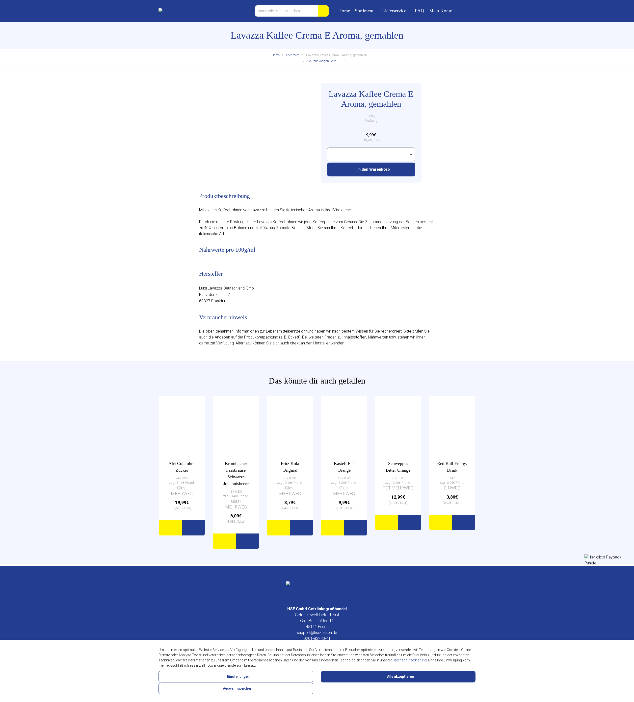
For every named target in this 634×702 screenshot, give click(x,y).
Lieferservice (394, 10)
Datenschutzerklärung (410, 660)
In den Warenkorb (373, 169)
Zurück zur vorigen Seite (319, 61)
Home (344, 10)
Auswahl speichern (238, 688)
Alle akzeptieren (400, 676)
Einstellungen (238, 676)
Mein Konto (440, 10)
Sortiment (364, 10)
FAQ (419, 10)
